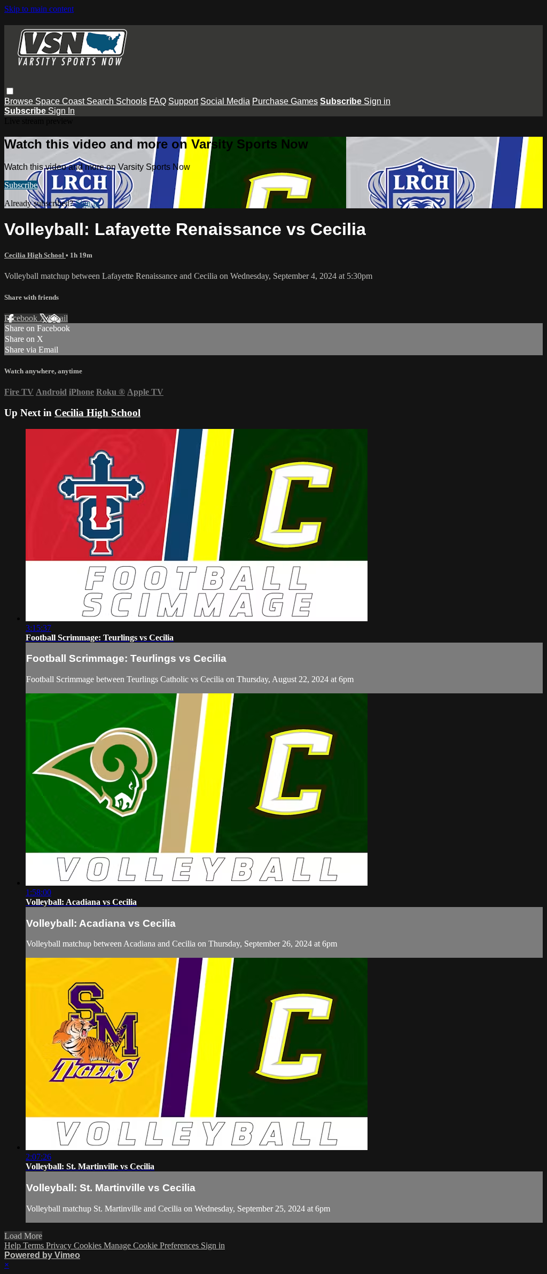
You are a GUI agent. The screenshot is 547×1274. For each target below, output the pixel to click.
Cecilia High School (35, 255)
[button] (9, 91)
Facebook (22, 318)
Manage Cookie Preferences (152, 1245)
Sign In (61, 110)
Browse (19, 101)
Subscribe (20, 185)
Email (58, 318)
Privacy (60, 1245)
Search (101, 101)
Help (13, 1245)
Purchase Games (285, 101)
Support (183, 101)
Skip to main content (39, 8)
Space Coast (61, 101)
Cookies (89, 1245)
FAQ (157, 101)
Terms (34, 1245)
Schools (131, 101)
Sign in (377, 101)
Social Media (225, 101)
